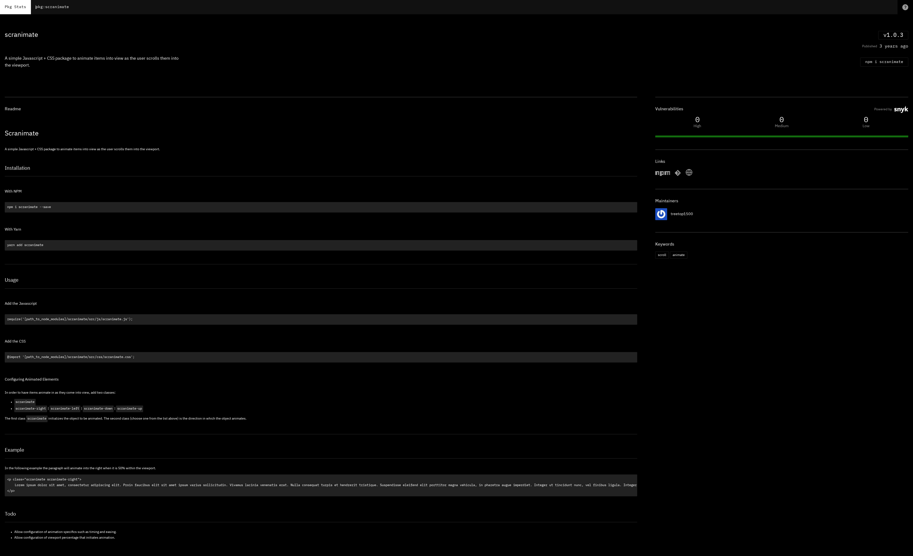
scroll (662, 255)
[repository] (678, 175)
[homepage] (689, 175)
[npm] (662, 175)
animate (679, 255)
